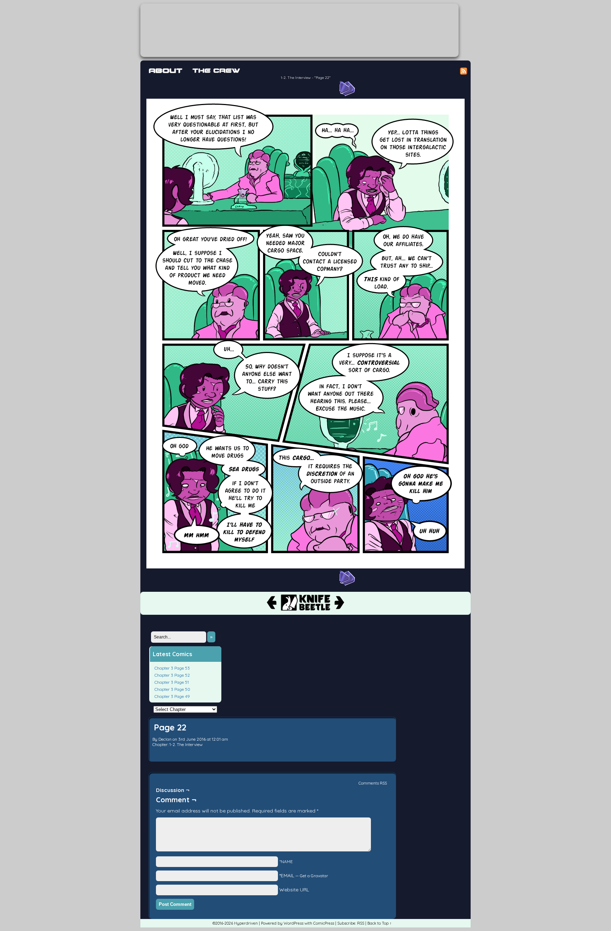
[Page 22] (305, 566)
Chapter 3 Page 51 (172, 682)
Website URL (294, 889)
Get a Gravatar (314, 875)
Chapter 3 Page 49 (172, 696)
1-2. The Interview (296, 77)
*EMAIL (303, 875)
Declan (164, 739)
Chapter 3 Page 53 (172, 668)
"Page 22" (322, 77)
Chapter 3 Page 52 (172, 675)
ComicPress (323, 923)
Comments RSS (373, 783)
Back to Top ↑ (379, 923)
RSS (360, 923)
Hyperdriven (299, 30)
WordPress (293, 923)
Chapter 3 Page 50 (172, 689)
